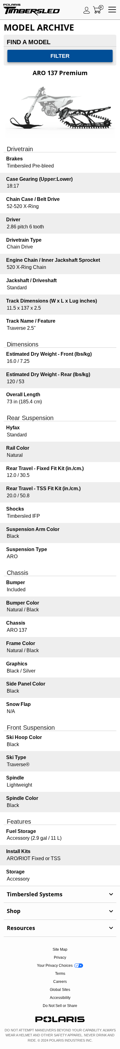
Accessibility (60, 998)
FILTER (60, 56)
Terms (60, 973)
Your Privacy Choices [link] (55, 965)
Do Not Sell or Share (60, 1006)
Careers (60, 981)
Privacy (60, 957)
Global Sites (60, 989)
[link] (60, 894)
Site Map (60, 949)
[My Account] (87, 10)
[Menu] (112, 10)
